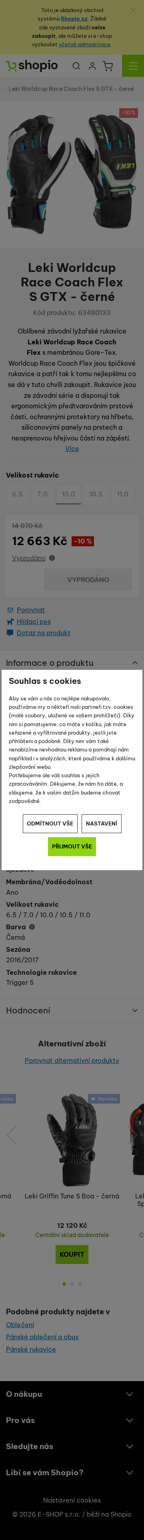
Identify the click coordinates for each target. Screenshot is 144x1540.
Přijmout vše (72, 846)
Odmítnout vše (50, 823)
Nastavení (101, 823)
